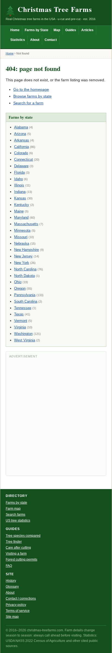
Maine (19, 211)
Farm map (13, 508)
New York (21, 263)
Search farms (15, 514)
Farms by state (16, 503)
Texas (19, 314)
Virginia (20, 327)
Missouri (20, 237)
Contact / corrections (21, 598)
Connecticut (23, 159)
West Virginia (24, 340)
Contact (51, 40)
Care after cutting (18, 547)
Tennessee (22, 308)
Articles (87, 30)
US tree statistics (18, 520)
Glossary (12, 587)
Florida (19, 172)
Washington (23, 334)
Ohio (17, 282)
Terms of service (18, 611)
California (21, 147)
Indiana (20, 192)
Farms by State (36, 30)
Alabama (21, 127)
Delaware (21, 166)
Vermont (20, 321)
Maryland (21, 217)
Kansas (20, 198)
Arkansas (21, 140)
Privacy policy (16, 605)
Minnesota (22, 230)
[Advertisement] (56, 416)
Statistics (17, 40)
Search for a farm (28, 103)
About (34, 40)
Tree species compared (23, 536)
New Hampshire (26, 250)
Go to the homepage (31, 89)
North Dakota (24, 276)
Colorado (21, 153)
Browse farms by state (32, 96)
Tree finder (14, 542)
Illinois (19, 185)
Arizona (20, 134)
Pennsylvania (24, 295)
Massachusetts (26, 224)
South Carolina (25, 301)
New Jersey (23, 256)
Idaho (18, 179)
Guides (70, 30)
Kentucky (21, 205)
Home (15, 30)
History (11, 581)
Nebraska (21, 243)
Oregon (20, 288)
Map (57, 30)
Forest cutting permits (21, 559)
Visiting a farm (16, 553)
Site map (12, 617)
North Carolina (25, 269)
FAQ (9, 566)
